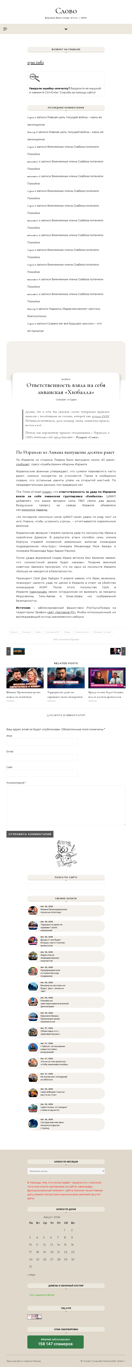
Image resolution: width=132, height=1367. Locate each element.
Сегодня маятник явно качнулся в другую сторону (52, 1125)
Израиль (26, 632)
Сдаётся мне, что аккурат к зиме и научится (54, 1108)
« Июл (31, 1274)
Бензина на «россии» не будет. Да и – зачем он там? (53, 988)
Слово (66, 10)
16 (72, 1244)
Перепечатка (82, 632)
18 (37, 1252)
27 (51, 1259)
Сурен (73, 399)
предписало (38, 591)
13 (51, 1244)
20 (52, 1252)
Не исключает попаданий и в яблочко (54, 1078)
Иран (38, 632)
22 (65, 1252)
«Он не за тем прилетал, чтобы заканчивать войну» (54, 1063)
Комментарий (16, 782)
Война (66, 379)
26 (44, 1259)
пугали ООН (100, 416)
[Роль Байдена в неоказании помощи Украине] (118, 651)
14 (58, 1244)
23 (72, 1252)
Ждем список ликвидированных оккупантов (50, 958)
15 (65, 1244)
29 (65, 1259)
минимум (28, 509)
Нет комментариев (66, 639)
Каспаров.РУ (52, 632)
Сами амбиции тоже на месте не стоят (53, 1093)
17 (30, 1252)
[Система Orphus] (35, 81)
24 (31, 1259)
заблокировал (55, 1343)
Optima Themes (32, 1361)
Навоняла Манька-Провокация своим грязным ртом (50, 1019)
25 (37, 1259)
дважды (41, 509)
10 (30, 1244)
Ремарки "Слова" (102, 632)
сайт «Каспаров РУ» (61, 612)
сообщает (23, 464)
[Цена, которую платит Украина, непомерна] (13, 651)
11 (37, 1244)
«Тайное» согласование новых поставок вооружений (53, 1049)
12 (44, 1244)
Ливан (67, 632)
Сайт (9, 767)
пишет (47, 491)
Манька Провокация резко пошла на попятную (54, 910)
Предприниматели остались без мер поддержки (50, 973)
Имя (9, 735)
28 (59, 1259)
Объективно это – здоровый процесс (50, 1032)
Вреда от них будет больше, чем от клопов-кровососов (53, 943)
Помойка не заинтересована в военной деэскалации (55, 1003)
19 (44, 1252)
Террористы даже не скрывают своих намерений (51, 927)
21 (58, 1252)
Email (9, 751)
